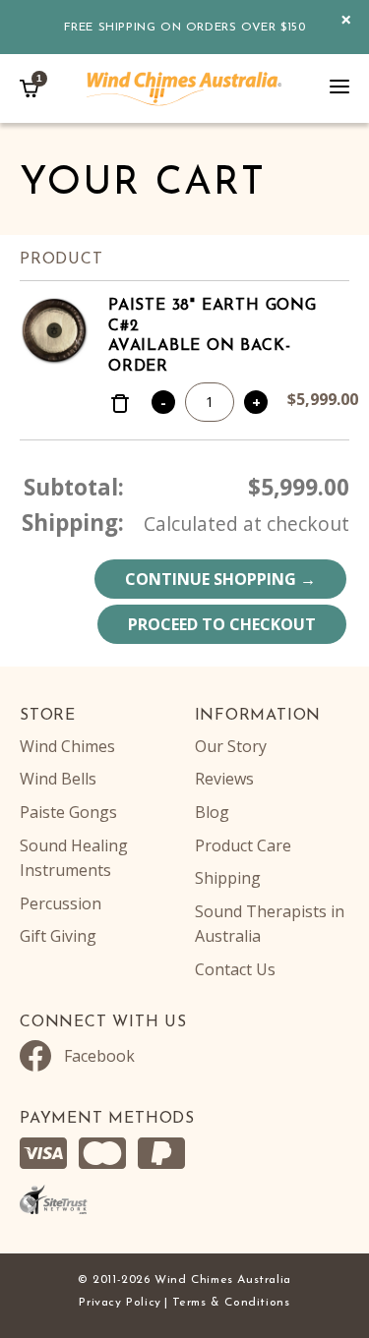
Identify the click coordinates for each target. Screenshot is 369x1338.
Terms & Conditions (231, 1303)
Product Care (243, 845)
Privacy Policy (119, 1303)
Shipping (228, 878)
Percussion (60, 903)
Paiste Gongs (68, 812)
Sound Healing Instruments (74, 858)
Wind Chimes (67, 746)
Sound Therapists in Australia (269, 924)
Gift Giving (58, 936)
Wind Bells (58, 778)
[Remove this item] (120, 405)
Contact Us (235, 969)
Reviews (224, 778)
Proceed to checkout (222, 624)
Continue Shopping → (220, 579)
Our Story (231, 746)
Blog (212, 812)
